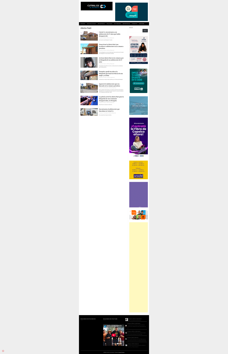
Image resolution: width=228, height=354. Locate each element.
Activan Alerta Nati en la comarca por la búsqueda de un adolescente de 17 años (111, 60)
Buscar (131, 27)
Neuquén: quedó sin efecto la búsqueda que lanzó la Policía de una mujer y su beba (111, 73)
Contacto (134, 23)
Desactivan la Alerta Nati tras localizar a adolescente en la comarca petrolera (111, 46)
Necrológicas (126, 23)
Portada (82, 23)
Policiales (109, 23)
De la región (117, 23)
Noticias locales (91, 23)
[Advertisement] (138, 267)
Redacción (112, 37)
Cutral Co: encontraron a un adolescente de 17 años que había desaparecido (109, 34)
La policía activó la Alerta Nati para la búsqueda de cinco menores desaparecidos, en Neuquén (111, 99)
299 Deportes (101, 23)
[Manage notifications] (3, 351)
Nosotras (141, 23)
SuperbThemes (121, 352)
